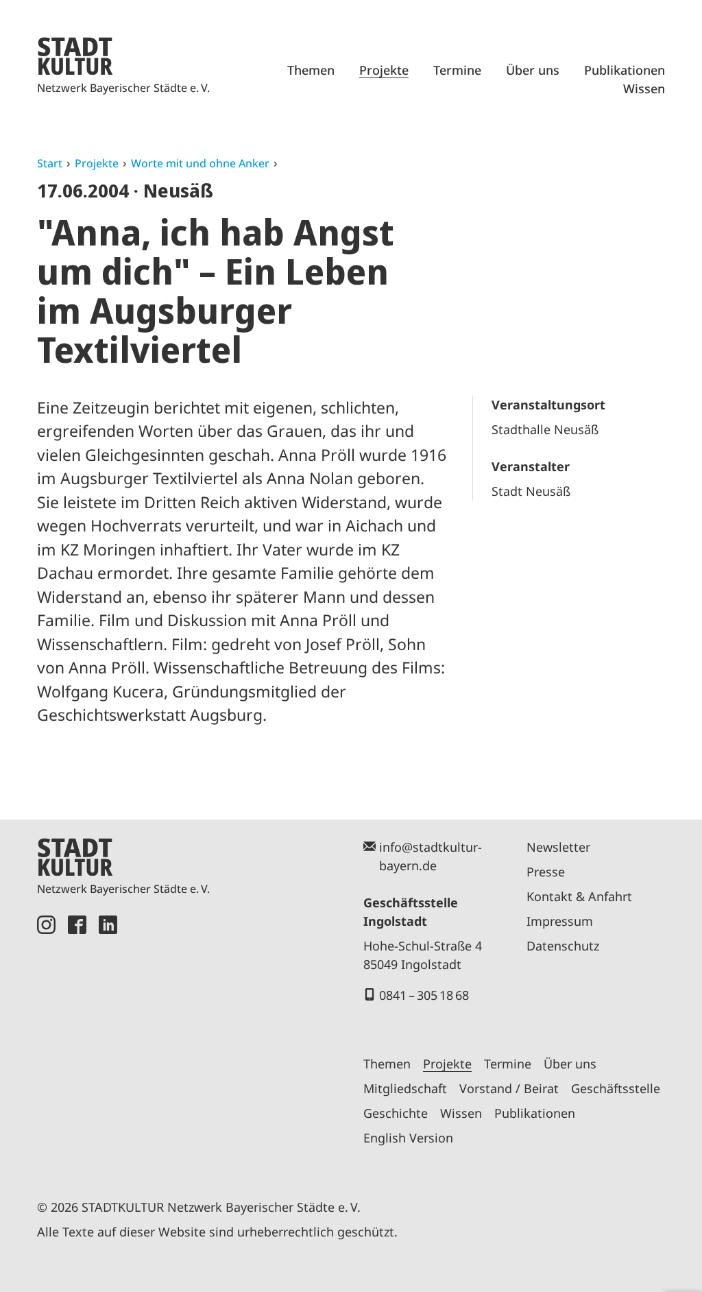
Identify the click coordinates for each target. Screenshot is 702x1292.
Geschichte (395, 1113)
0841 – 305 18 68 (424, 995)
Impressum (559, 921)
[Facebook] (77, 1041)
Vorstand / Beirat (509, 1088)
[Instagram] (46, 1041)
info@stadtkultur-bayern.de (430, 856)
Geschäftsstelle (615, 1088)
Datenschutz (562, 945)
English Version (408, 1137)
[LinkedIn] (108, 1041)
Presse (545, 871)
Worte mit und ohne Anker (200, 163)
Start (49, 163)
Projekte (384, 70)
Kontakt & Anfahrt (579, 896)
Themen (311, 70)
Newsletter (558, 847)
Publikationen (624, 70)
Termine (457, 70)
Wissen (644, 88)
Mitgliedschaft (405, 1088)
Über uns (532, 70)
